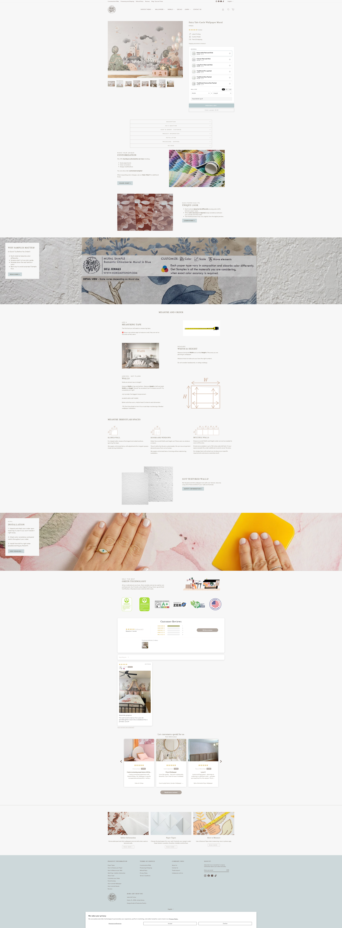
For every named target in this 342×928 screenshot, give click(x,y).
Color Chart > (125, 183)
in (223, 89)
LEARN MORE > (189, 220)
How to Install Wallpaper (114, 883)
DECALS (179, 9)
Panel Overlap (112, 881)
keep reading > (16, 551)
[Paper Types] (171, 823)
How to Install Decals (113, 886)
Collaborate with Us (177, 873)
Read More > (15, 274)
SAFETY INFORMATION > (193, 488)
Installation (171, 137)
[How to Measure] (213, 823)
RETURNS (171, 145)
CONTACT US (197, 9)
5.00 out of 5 (139, 629)
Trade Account (176, 870)
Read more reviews (171, 792)
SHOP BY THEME (146, 9)
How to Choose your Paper (115, 868)
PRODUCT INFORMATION (171, 133)
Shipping (191, 43)
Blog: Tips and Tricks (157, 1)
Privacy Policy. (173, 919)
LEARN (187, 9)
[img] (123, 664)
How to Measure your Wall (115, 870)
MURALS (170, 9)
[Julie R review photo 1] (135, 692)
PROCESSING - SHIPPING (171, 141)
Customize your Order (114, 878)
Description (171, 121)
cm (230, 89)
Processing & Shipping (146, 868)
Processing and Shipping (127, 1)
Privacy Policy (144, 873)
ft (226, 89)
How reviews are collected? (126, 727)
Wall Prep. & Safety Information (116, 873)
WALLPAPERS (159, 9)
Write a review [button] (207, 630)
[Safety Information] (128, 823)
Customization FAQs (113, 1)
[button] (193, 30)
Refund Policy (139, 1)
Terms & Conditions (145, 875)
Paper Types (111, 865)
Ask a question (171, 125)
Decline (225, 923)
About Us (174, 865)
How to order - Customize (171, 129)
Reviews (147, 1)
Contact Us (175, 868)
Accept (170, 923)
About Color (111, 875)
